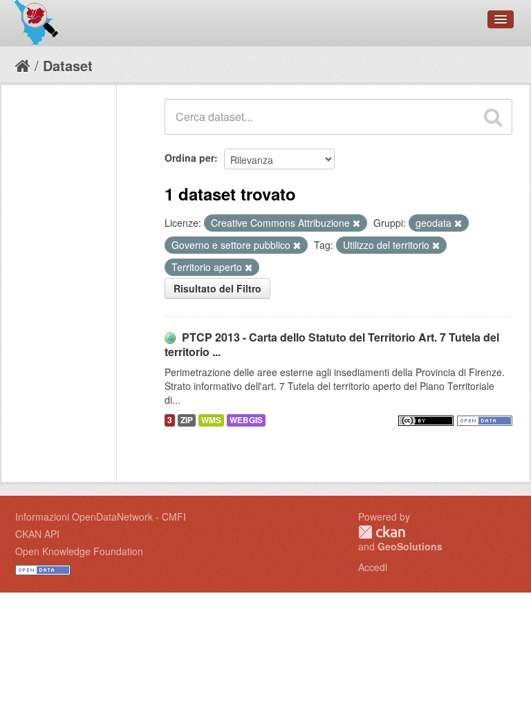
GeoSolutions (410, 546)
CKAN (381, 532)
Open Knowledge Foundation (79, 551)
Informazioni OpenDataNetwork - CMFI (100, 516)
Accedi (372, 567)
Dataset (68, 65)
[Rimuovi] (356, 223)
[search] (493, 116)
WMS (211, 420)
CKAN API (37, 534)
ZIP (186, 420)
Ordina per (189, 158)
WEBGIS (246, 420)
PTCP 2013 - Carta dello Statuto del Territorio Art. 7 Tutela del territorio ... (332, 344)
